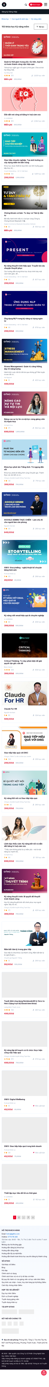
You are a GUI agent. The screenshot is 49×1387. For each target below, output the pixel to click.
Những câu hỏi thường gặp (12, 1243)
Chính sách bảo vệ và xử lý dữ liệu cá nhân (18, 1275)
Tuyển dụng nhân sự (9, 1301)
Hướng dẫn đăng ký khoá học (13, 1246)
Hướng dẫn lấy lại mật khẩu (12, 1252)
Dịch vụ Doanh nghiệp (10, 1295)
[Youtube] (16, 1322)
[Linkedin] (10, 1322)
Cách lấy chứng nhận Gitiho (12, 1284)
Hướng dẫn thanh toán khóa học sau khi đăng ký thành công (24, 1255)
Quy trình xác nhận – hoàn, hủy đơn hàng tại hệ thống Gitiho (24, 1281)
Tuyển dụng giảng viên (10, 1298)
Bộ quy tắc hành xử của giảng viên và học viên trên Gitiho (23, 1278)
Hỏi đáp (5, 1269)
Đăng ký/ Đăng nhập (9, 12)
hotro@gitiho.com (12, 1232)
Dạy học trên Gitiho (9, 1292)
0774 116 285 (13, 1235)
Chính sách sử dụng (9, 1272)
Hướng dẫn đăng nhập (10, 1249)
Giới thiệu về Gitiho (8, 1263)
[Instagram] (21, 1322)
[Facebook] (4, 1322)
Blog (3, 1266)
